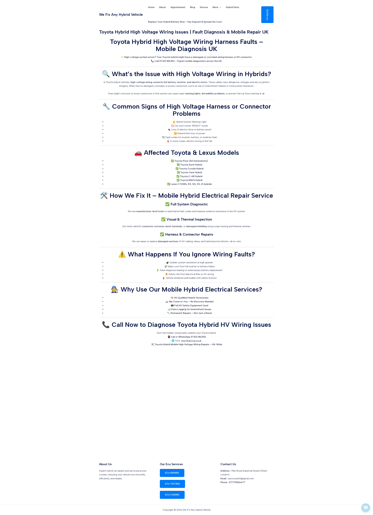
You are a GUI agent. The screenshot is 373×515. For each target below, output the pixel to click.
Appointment (178, 7)
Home (151, 7)
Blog (192, 7)
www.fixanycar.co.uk (191, 340)
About (162, 7)
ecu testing (172, 483)
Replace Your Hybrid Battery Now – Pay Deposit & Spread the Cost (185, 21)
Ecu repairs (172, 473)
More (215, 7)
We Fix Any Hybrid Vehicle (121, 14)
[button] (219, 7)
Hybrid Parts (232, 7)
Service (204, 7)
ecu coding (172, 494)
